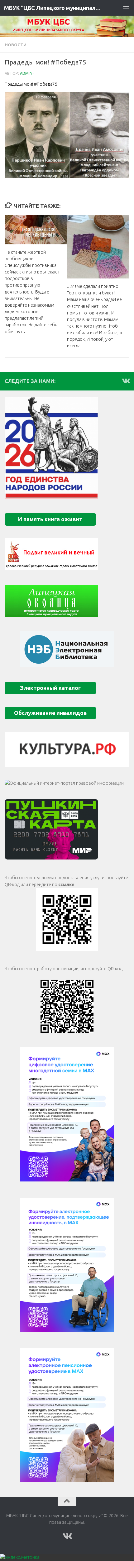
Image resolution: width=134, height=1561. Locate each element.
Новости (15, 45)
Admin (26, 73)
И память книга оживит (50, 519)
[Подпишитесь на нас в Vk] (125, 381)
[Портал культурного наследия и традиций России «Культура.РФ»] (67, 749)
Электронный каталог (50, 688)
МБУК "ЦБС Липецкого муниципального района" (52, 8)
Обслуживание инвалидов (50, 713)
